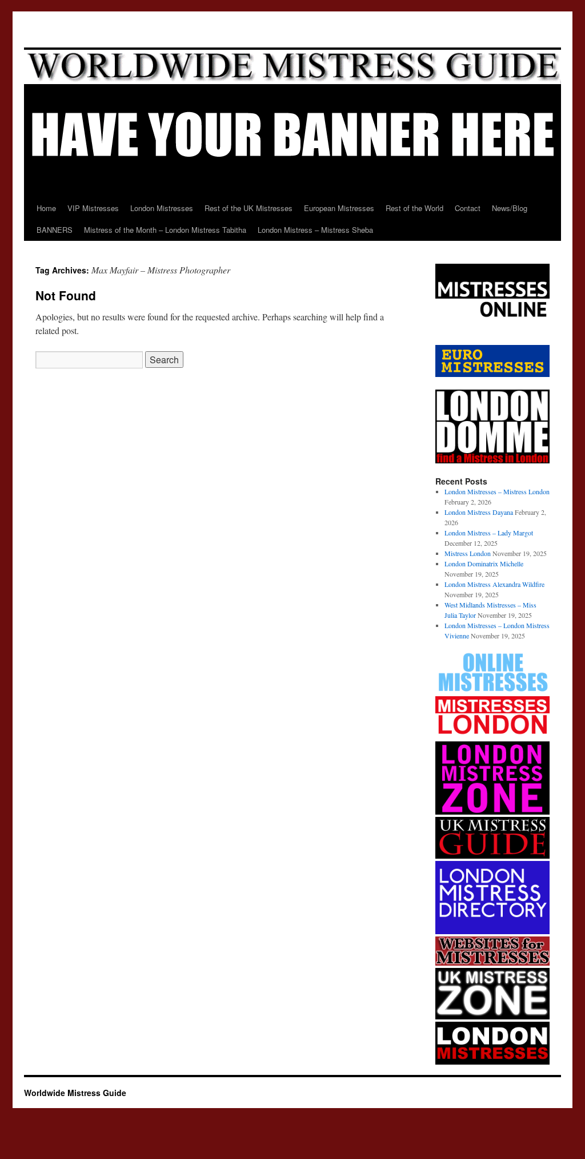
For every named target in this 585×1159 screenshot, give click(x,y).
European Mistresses (339, 208)
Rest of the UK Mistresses (248, 208)
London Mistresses (161, 208)
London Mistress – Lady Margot (488, 532)
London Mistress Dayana (478, 512)
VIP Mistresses (93, 208)
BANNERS (55, 229)
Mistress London (467, 553)
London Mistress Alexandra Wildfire (494, 584)
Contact (467, 208)
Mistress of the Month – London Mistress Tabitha (165, 229)
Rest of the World (414, 208)
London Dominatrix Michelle (483, 563)
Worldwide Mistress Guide (75, 1092)
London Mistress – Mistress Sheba (315, 229)
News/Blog (509, 208)
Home (46, 208)
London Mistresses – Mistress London (497, 491)
